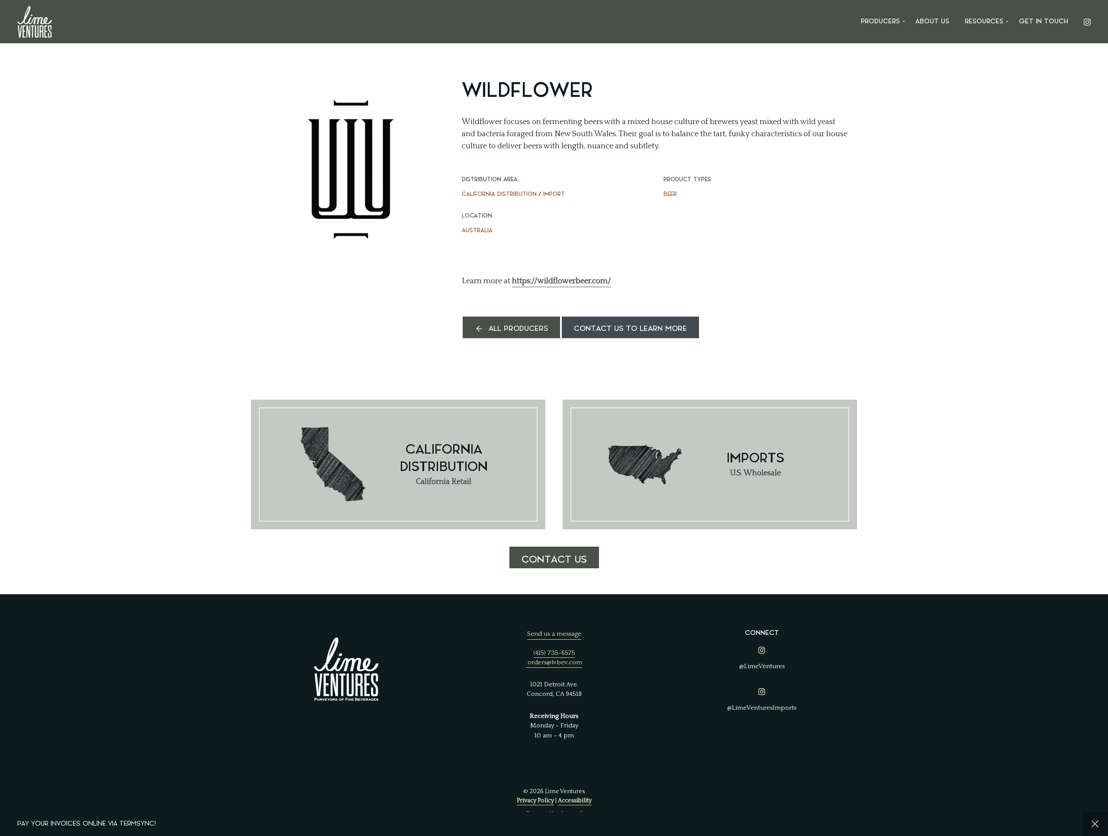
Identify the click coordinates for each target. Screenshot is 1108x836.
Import (554, 194)
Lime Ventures (34, 21)
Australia (477, 230)
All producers (518, 328)
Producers (880, 21)
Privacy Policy (535, 800)
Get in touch (1043, 21)
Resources (984, 21)
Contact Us (554, 559)
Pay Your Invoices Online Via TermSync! (86, 823)
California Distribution (499, 194)
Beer (670, 194)
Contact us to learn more (630, 328)
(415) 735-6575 (554, 653)
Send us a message (554, 633)
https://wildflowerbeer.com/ (561, 281)
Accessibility (575, 800)
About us (932, 21)
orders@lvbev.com (555, 662)
